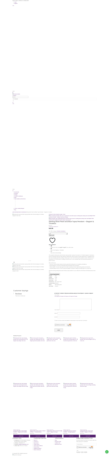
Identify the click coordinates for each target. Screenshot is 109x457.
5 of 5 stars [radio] (75, 296)
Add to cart (51, 235)
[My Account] (12, 102)
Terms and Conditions (38, 445)
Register (15, 3)
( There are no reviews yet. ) (53, 226)
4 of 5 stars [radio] (70, 296)
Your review (57, 309)
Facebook (51, 214)
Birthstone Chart (58, 444)
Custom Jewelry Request (19, 208)
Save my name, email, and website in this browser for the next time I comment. (71, 320)
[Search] (13, 101)
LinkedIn (57, 214)
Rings (15, 197)
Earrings (15, 194)
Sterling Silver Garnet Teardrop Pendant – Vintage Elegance (69, 431)
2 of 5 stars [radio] (61, 296)
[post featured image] (21, 382)
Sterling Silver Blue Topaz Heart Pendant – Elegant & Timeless (86, 431)
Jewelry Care (57, 443)
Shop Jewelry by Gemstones (20, 198)
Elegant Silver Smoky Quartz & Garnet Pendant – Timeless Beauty (38, 431)
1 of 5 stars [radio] (56, 296)
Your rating (56, 295)
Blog (15, 209)
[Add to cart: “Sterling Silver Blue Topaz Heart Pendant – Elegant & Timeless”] (94, 339)
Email (64, 214)
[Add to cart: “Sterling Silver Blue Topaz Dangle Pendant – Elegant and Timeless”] (27, 339)
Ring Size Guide (58, 441)
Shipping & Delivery (37, 448)
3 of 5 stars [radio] (65, 296)
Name (56, 313)
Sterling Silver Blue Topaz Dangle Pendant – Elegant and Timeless (20, 431)
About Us (35, 440)
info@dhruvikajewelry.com (23, 444)
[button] (12, 92)
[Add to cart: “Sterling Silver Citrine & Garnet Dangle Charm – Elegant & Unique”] (60, 339)
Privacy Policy (36, 447)
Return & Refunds (37, 449)
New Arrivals (16, 192)
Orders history (36, 444)
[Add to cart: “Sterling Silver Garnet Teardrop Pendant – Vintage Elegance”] (77, 339)
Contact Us (36, 441)
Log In (15, 2)
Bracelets (16, 193)
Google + (61, 214)
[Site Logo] (16, 94)
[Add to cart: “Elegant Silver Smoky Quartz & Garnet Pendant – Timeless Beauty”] (44, 339)
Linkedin (85, 452)
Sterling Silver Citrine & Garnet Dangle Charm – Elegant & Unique (54, 431)
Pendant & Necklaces (18, 196)
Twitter (54, 214)
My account (36, 443)
